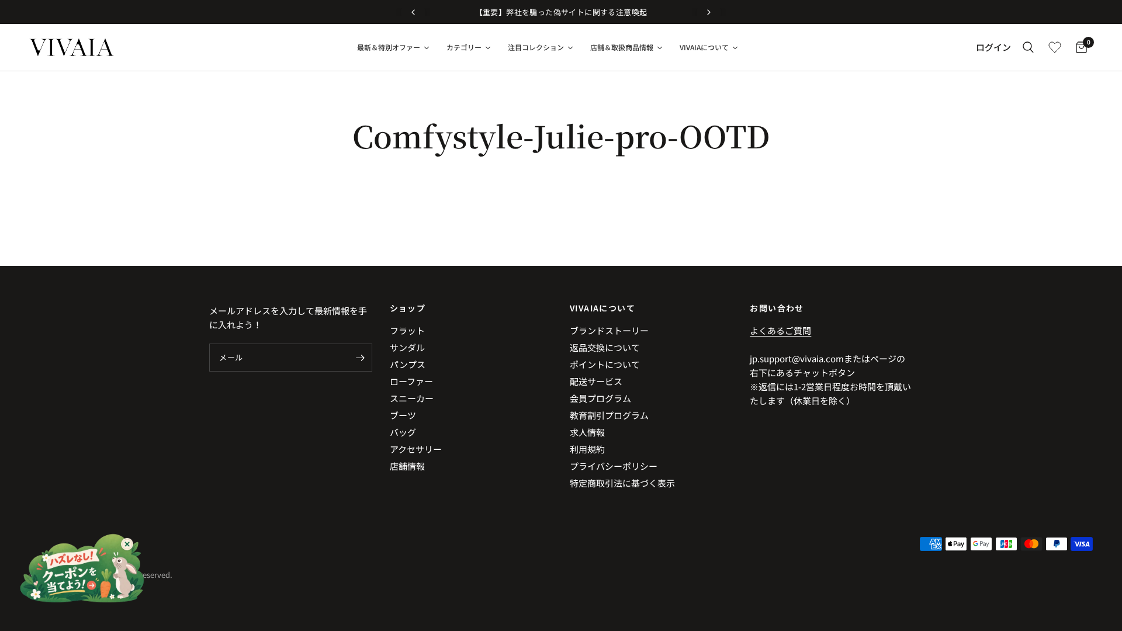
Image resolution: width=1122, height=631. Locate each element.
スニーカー (412, 398)
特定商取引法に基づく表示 (622, 483)
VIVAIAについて (602, 308)
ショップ (408, 308)
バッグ (403, 432)
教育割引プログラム (609, 415)
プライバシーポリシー (613, 466)
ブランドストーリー (609, 330)
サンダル (407, 347)
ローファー (411, 381)
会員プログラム (600, 398)
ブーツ (403, 415)
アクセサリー (416, 449)
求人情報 (587, 432)
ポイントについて (605, 364)
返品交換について (605, 347)
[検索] (1028, 47)
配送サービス (596, 381)
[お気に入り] (1055, 47)
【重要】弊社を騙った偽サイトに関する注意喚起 (561, 12)
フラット (407, 330)
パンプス (407, 364)
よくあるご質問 (780, 330)
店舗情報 (407, 466)
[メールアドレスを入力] (360, 358)
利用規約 (587, 449)
